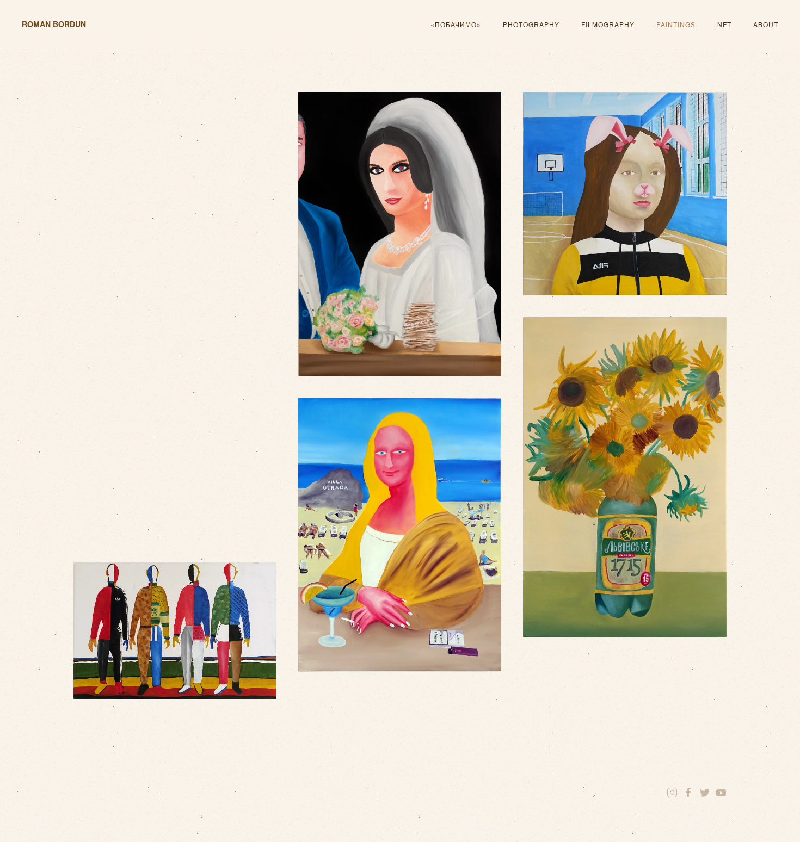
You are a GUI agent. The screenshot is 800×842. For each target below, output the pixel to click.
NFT (724, 24)
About (765, 24)
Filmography (608, 24)
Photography (531, 24)
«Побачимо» (455, 24)
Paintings (676, 24)
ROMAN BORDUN (54, 23)
